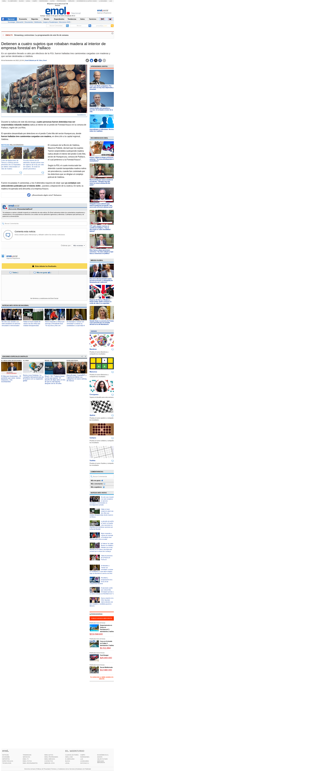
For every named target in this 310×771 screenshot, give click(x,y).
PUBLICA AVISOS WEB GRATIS (101, 618)
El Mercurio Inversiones (11, 360)
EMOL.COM (69, 757)
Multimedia (38, 22)
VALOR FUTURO (102, 759)
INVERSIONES (84, 757)
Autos (52, 1)
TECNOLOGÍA (6, 763)
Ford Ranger (104, 655)
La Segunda (103, 1)
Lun (110, 1)
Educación (19, 22)
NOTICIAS (5, 755)
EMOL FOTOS (27, 761)
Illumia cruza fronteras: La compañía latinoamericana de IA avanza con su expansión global (33, 378)
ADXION (99, 757)
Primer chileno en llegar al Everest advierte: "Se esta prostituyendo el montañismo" (102, 159)
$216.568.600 (96, 634)
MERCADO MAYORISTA (101, 761)
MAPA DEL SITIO (49, 763)
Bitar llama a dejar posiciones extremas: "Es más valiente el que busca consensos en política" (101, 251)
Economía (23, 19)
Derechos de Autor (29, 769)
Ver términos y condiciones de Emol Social (44, 298)
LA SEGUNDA (84, 761)
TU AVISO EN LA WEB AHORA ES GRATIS (101, 678)
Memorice (93, 372)
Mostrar (57, 5)
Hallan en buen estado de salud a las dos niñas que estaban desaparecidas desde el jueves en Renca (101, 513)
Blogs (21, 1)
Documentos (29, 22)
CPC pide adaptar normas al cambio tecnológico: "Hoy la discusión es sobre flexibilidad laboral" (100, 228)
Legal (28, 1)
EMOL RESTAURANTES (30, 763)
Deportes (34, 19)
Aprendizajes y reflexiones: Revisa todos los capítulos (102, 130)
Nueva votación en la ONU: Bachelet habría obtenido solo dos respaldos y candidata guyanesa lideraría (101, 602)
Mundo (46, 19)
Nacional (11, 19)
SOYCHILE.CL (84, 763)
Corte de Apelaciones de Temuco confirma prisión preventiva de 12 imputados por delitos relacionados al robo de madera (11, 165)
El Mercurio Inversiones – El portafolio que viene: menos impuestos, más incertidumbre (11, 379)
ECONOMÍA (6, 757)
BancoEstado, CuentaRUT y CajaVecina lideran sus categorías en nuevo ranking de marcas (76, 378)
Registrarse (107, 13)
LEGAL (67, 763)
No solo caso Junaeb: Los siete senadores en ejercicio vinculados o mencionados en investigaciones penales (102, 501)
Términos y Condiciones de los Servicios (63, 769)
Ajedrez (92, 415)
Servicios (92, 19)
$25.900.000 (106, 658)
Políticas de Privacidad (43, 769)
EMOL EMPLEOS (49, 759)
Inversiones (43, 1)
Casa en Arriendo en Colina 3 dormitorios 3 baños (107, 643)
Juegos (94, 331)
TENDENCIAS (27, 755)
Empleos (71, 1)
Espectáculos (59, 19)
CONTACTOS (48, 761)
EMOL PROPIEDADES (51, 757)
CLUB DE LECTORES (71, 755)
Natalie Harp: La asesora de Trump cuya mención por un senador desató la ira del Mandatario (102, 322)
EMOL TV (26, 759)
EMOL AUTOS (48, 755)
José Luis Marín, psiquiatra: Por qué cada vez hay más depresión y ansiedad (101, 87)
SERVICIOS (26, 757)
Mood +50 (48, 360)
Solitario (93, 438)
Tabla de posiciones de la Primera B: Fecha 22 (107, 557)
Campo (34, 1)
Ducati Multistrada (106, 667)
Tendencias (72, 19)
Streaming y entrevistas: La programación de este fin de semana (41, 35)
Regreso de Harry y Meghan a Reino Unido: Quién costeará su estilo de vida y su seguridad (100, 301)
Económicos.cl (82, 1)
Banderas (93, 349)
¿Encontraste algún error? (47, 195)
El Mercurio (12, 1)
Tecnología (11, 22)
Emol (4, 1)
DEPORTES (6, 759)
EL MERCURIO (69, 759)
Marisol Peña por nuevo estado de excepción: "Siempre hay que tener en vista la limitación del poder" (101, 182)
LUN (81, 759)
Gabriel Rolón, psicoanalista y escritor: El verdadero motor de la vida (101, 109)
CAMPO (82, 755)
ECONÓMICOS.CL (103, 755)
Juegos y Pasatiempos (50, 22)
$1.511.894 (105, 648)
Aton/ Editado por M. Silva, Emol (36, 60)
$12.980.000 (106, 670)
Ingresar (100, 13)
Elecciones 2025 (64, 22)
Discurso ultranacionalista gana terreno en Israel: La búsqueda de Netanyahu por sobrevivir (101, 280)
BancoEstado (72, 360)
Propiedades (61, 1)
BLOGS (67, 761)
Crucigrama (94, 394)
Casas (94, 1)
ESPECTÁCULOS (7, 761)
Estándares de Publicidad (83, 769)
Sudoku (92, 460)
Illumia (26, 360)
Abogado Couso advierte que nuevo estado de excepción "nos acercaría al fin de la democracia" (101, 205)
